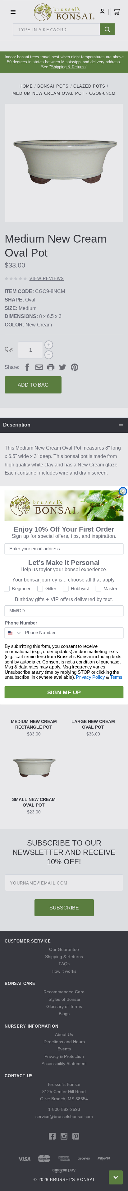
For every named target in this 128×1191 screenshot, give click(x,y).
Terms (116, 677)
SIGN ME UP (64, 692)
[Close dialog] (123, 491)
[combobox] (13, 633)
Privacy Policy (90, 677)
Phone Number (21, 623)
